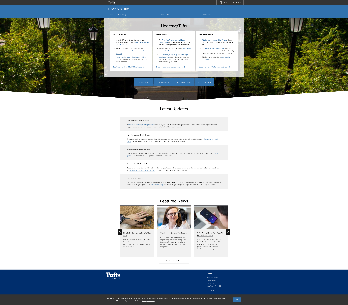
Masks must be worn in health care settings (131, 57)
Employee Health (164, 82)
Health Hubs (206, 14)
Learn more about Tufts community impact (214, 67)
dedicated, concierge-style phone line (141, 124)
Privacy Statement (148, 301)
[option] (137, 231)
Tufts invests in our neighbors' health (214, 40)
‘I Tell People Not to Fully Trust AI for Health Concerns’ (210, 234)
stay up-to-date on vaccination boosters (131, 52)
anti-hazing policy (157, 184)
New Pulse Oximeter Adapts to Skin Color (137, 234)
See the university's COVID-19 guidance (127, 67)
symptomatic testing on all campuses (142, 170)
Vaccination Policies (184, 82)
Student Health (144, 82)
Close (237, 299)
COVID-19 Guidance (204, 82)
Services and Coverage (118, 14)
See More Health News (174, 261)
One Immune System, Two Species (173, 233)
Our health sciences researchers (213, 48)
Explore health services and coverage (169, 67)
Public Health (164, 14)
